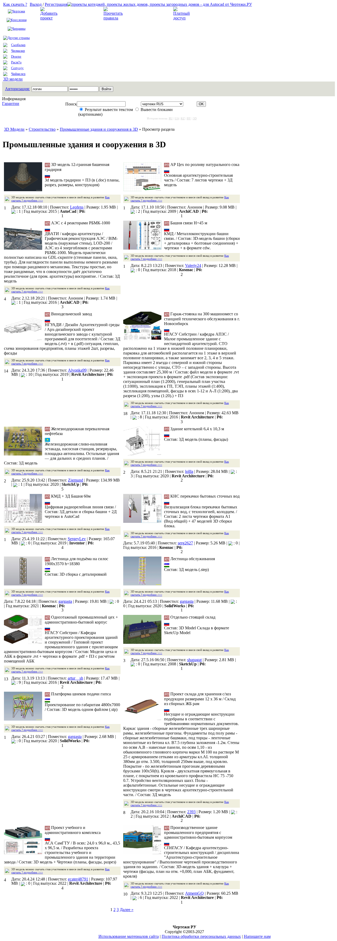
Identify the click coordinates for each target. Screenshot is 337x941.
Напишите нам (257, 936)
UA (177, 118)
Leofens (76, 207)
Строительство (42, 129)
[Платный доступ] (182, 18)
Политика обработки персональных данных (201, 936)
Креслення (19, 20)
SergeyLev (77, 539)
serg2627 (185, 543)
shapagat (194, 659)
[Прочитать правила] (113, 18)
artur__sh (75, 678)
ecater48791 (78, 879)
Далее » (126, 909)
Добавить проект (77, 13)
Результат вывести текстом (109, 109)
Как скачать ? (15, 4)
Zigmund (75, 480)
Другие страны (18, 38)
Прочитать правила (143, 13)
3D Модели (14, 129)
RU (171, 118)
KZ (183, 118)
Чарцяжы (19, 29)
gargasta (65, 601)
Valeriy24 (193, 265)
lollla (189, 471)
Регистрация (56, 4)
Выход (36, 4)
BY (189, 118)
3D (195, 118)
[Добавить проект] (49, 18)
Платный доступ (209, 13)
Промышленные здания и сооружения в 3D (99, 129)
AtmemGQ (194, 893)
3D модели (13, 79)
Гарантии (10, 103)
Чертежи (18, 11)
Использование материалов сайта (128, 936)
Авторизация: (17, 89)
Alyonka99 (77, 370)
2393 (191, 812)
